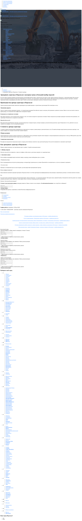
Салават (7, 447)
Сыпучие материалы (7, 1)
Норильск (8, 412)
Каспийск (8, 351)
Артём (7, 282)
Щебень (7, 30)
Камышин (8, 350)
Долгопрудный (9, 321)
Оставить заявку (4, 188)
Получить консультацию (5, 267)
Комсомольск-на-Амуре (11, 360)
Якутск (7, 512)
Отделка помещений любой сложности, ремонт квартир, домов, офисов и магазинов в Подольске (36, 224)
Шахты (7, 500)
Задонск (7, 334)
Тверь (7, 472)
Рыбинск (8, 443)
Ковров (7, 357)
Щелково (8, 502)
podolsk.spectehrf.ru (59, 222)
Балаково (8, 288)
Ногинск (7, 411)
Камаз (7, 45)
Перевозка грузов (9, 53)
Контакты (5, 6)
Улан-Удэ (8, 479)
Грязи (7, 314)
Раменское (8, 438)
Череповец (8, 495)
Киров (7, 355)
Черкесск (8, 497)
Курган (7, 368)
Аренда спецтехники (7, 2)
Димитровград (9, 320)
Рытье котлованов (10, 54)
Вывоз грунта (9, 52)
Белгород (8, 292)
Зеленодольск (9, 335)
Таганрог (8, 470)
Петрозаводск (9, 429)
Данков (7, 317)
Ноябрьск (8, 413)
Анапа (7, 277)
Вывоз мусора (9, 51)
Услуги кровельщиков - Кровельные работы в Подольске (36, 218)
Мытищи (8, 385)
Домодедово (8, 322)
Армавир (8, 281)
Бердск (7, 293)
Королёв (7, 362)
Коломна (7, 358)
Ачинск (7, 285)
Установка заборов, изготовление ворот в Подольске (35, 216)
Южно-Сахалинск (10, 509)
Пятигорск (8, 436)
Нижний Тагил (9, 399)
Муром (7, 384)
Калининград (9, 347)
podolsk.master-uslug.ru (65, 220)
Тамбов (7, 471)
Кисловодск (8, 356)
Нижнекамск (8, 397)
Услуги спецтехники (7, 3)
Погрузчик (8, 46)
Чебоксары (8, 493)
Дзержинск (8, 319)
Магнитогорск (9, 376)
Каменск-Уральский (10, 349)
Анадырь (8, 276)
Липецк (7, 372)
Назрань (7, 389)
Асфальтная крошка (10, 33)
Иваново (7, 339)
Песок (7, 32)
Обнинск (8, 415)
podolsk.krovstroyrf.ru (53, 218)
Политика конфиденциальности (8, 214)
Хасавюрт (8, 488)
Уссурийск (8, 483)
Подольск (4, 9)
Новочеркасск (9, 407)
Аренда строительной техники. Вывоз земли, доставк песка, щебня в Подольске (36, 222)
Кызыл (7, 370)
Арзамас (7, 279)
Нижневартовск (9, 396)
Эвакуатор (8, 48)
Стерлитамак (8, 464)
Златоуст (7, 336)
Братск (7, 298)
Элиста (7, 506)
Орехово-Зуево (9, 422)
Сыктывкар (8, 468)
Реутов (7, 440)
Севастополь (8, 452)
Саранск (7, 450)
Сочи (7, 461)
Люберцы (8, 373)
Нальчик (7, 390)
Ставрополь (8, 462)
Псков (7, 434)
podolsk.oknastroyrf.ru (58, 227)
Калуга (7, 348)
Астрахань (8, 284)
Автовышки (8, 43)
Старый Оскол (9, 463)
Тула (7, 476)
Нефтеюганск (9, 394)
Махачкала (8, 378)
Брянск (7, 299)
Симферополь (9, 458)
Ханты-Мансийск (9, 487)
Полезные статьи (7, 58)
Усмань (7, 481)
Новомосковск (9, 402)
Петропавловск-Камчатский (12, 430)
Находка (7, 391)
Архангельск (8, 283)
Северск (7, 455)
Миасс (7, 379)
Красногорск (8, 364)
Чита (7, 498)
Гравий (7, 37)
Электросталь (9, 505)
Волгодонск (8, 307)
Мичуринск (8, 380)
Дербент (7, 318)
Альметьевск (8, 275)
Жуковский (8, 332)
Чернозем (8, 39)
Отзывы (5, 5)
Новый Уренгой (9, 409)
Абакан (7, 274)
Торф (7, 40)
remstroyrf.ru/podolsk (62, 224)
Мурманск (8, 383)
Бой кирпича (8, 34)
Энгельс (7, 507)
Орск (7, 423)
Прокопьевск (8, 433)
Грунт (7, 38)
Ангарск (7, 278)
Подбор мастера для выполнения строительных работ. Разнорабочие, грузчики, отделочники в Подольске (36, 220)
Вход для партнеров (5, 211)
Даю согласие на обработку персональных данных (13, 236)
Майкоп (7, 377)
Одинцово (8, 416)
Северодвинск (9, 454)
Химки (7, 490)
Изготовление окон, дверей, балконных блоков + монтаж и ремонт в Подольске (36, 227)
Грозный (7, 313)
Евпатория (8, 325)
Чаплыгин (8, 492)
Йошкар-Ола (8, 343)
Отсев (7, 31)
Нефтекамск (8, 393)
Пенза (7, 426)
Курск (7, 369)
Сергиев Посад (9, 456)
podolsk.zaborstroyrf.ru (53, 216)
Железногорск (9, 331)
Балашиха (8, 289)
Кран (7, 44)
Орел (7, 420)
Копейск (7, 361)
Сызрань (7, 466)
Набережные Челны (10, 387)
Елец (7, 326)
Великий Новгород (10, 301)
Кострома (8, 363)
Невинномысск (9, 392)
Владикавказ (8, 304)
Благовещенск (9, 297)
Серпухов (8, 457)
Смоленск (8, 459)
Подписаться (3, 255)
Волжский (8, 308)
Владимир (8, 305)
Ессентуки (8, 328)
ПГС (7, 36)
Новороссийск (9, 404)
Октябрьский (8, 418)
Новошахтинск (9, 408)
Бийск (7, 296)
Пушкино (8, 435)
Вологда (7, 310)
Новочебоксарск (9, 406)
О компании (5, 4)
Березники (8, 295)
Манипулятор (9, 47)
